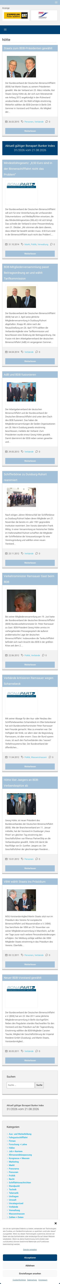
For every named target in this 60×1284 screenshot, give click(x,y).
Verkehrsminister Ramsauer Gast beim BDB (29, 579)
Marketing (14, 1161)
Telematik (13, 1193)
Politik (34, 244)
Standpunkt (14, 1186)
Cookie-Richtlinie (19, 1280)
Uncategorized (16, 1203)
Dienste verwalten (30, 1250)
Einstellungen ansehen (30, 1273)
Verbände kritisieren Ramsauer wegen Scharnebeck (28, 680)
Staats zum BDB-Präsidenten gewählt (28, 48)
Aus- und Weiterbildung (20, 1134)
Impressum (42, 1280)
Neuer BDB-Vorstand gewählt (23, 977)
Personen (28, 121)
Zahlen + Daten (16, 1217)
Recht (11, 1179)
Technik (12, 1189)
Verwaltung (43, 244)
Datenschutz (32, 1280)
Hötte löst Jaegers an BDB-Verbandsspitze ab (21, 782)
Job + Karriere (15, 1151)
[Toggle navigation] (56, 2)
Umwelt (12, 1200)
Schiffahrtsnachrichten (20, 1182)
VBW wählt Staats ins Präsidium (25, 881)
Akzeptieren (30, 1257)
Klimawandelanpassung (20, 1155)
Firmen (12, 1141)
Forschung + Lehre (18, 1144)
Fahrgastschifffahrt (18, 1137)
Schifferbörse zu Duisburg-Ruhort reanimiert (25, 477)
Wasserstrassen (39, 757)
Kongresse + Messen (19, 1158)
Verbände (39, 121)
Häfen (12, 1148)
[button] (55, 1223)
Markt (27, 244)
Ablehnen (30, 1265)
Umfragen (13, 1196)
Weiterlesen (30, 131)
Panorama (14, 1168)
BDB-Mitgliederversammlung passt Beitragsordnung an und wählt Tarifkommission (26, 272)
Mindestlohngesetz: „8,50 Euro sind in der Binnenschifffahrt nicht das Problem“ (28, 168)
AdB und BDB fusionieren (20, 374)
